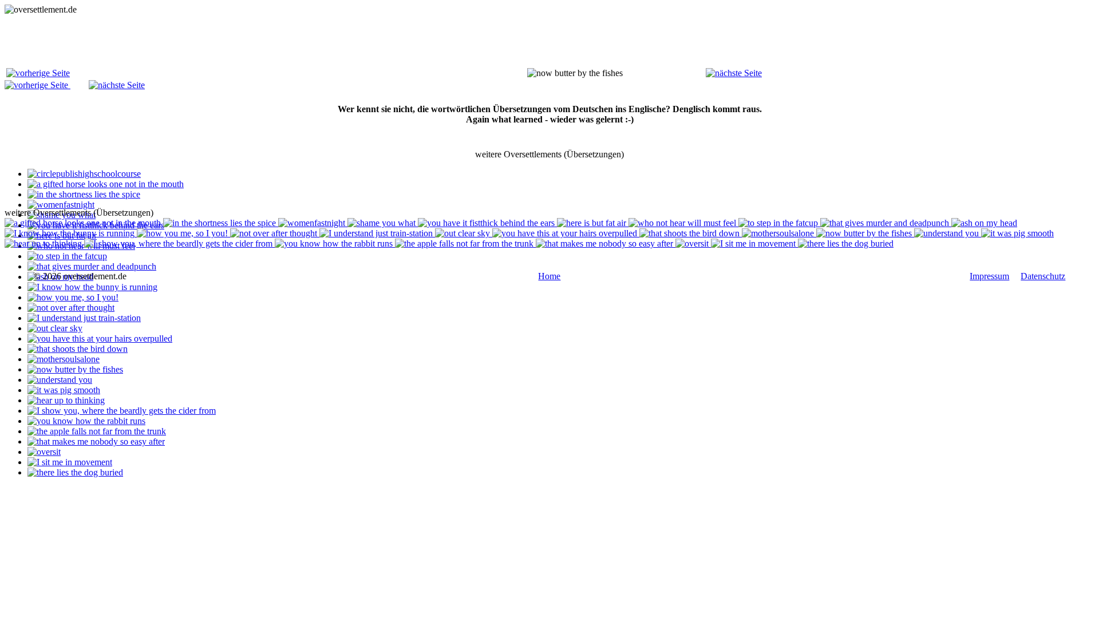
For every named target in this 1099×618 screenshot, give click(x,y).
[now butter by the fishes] (75, 369)
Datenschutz (1043, 276)
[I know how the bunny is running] (92, 287)
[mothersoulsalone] (63, 359)
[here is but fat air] (592, 223)
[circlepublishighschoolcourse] (84, 174)
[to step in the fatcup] (67, 256)
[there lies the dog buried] (75, 472)
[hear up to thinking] (66, 400)
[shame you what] (382, 223)
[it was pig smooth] (63, 390)
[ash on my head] (984, 223)
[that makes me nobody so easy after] (96, 441)
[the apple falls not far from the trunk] (96, 431)
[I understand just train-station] (84, 318)
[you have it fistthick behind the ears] (487, 223)
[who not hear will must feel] (683, 223)
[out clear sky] (54, 328)
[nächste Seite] (734, 73)
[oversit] (44, 452)
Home (549, 276)
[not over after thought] (70, 307)
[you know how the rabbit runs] (86, 421)
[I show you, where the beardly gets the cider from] (121, 410)
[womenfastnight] (60, 204)
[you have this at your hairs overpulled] (99, 338)
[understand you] (59, 380)
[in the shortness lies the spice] (83, 194)
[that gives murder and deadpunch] (91, 266)
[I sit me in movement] (69, 462)
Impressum (989, 276)
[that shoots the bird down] (77, 349)
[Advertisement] (213, 40)
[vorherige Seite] (38, 73)
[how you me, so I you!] (72, 297)
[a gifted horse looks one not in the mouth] (105, 184)
